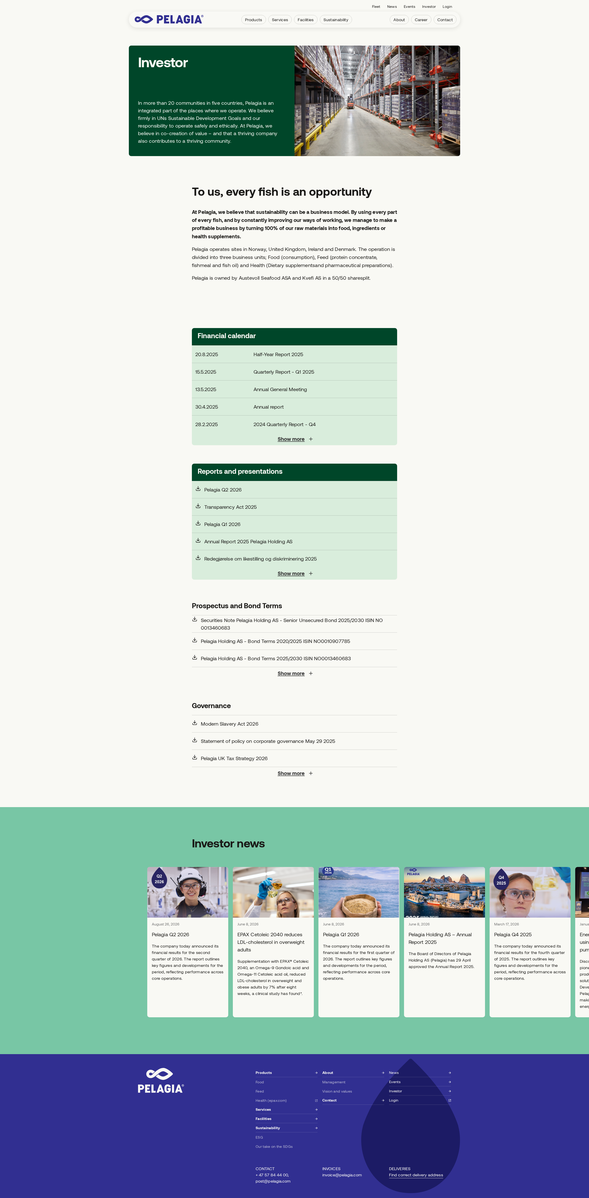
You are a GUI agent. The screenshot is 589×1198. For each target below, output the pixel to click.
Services (280, 19)
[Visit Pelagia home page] (169, 19)
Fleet (376, 6)
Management (333, 1082)
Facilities (306, 19)
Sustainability (335, 19)
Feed (260, 1091)
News (392, 6)
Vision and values (337, 1091)
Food (260, 1082)
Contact (445, 19)
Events (409, 6)
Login (447, 6)
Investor (429, 6)
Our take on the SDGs (274, 1146)
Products (253, 19)
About (399, 19)
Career (421, 19)
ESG (259, 1137)
